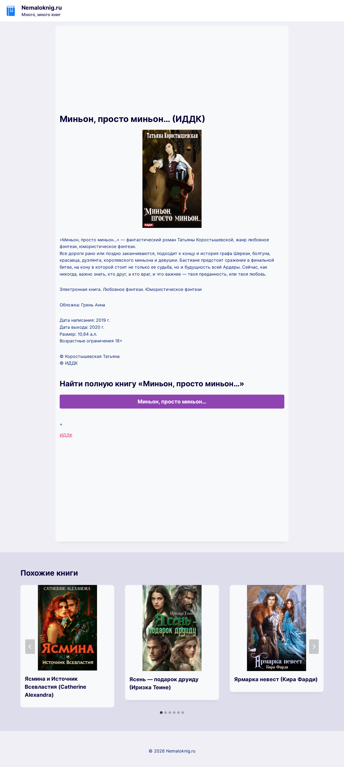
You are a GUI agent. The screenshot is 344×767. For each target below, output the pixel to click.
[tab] (161, 712)
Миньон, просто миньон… (172, 401)
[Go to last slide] (30, 646)
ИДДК (66, 435)
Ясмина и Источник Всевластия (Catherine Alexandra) (55, 687)
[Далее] (314, 646)
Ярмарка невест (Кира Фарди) (276, 679)
